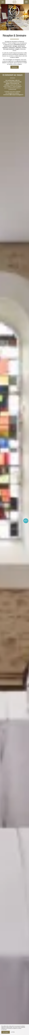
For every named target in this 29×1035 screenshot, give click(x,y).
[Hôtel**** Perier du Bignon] (14, 2)
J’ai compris (5, 1032)
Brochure (14, 67)
